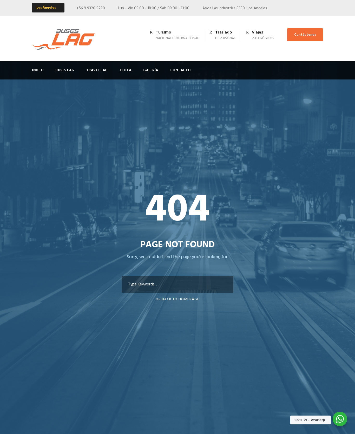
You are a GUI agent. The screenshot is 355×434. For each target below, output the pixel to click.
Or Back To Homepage (177, 299)
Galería (150, 70)
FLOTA (126, 70)
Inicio (37, 70)
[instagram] (321, 8)
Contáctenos (305, 34)
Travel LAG (97, 70)
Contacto (180, 70)
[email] (311, 8)
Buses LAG (64, 70)
